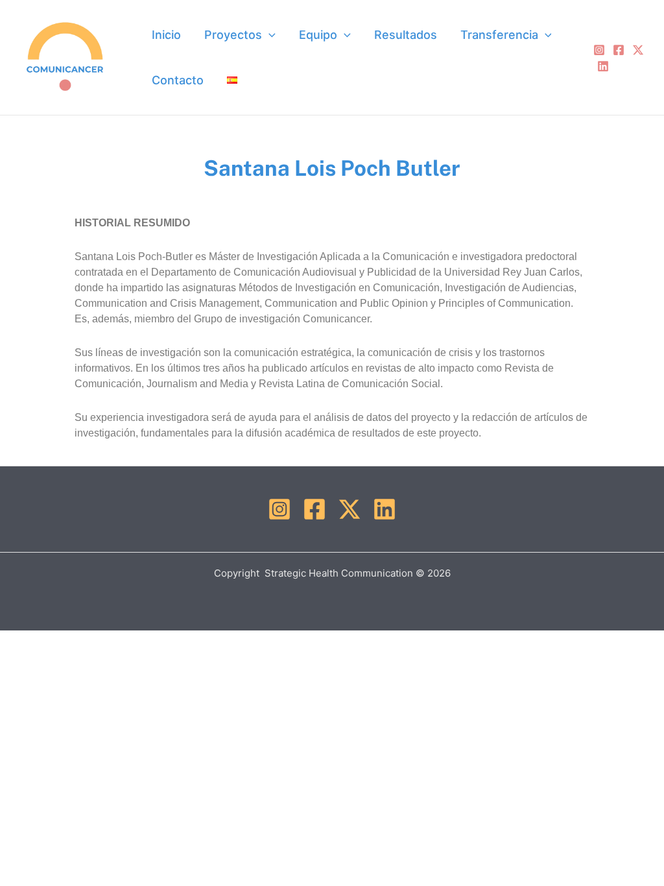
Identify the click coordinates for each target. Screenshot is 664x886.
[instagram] (599, 50)
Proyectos (233, 35)
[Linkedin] (603, 66)
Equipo (318, 35)
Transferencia (499, 35)
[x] (638, 50)
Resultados (405, 35)
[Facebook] (618, 50)
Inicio (166, 35)
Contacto (178, 80)
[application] (269, 35)
